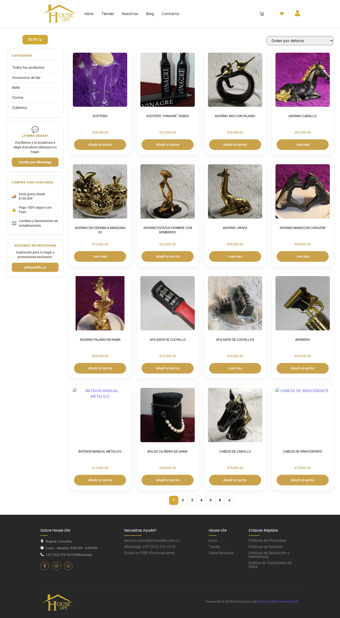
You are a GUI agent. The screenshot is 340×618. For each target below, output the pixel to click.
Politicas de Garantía (266, 547)
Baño (16, 88)
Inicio (213, 540)
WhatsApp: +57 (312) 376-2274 (149, 547)
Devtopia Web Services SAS (278, 601)
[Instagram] (56, 566)
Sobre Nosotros (221, 553)
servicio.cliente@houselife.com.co (151, 540)
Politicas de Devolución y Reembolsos (269, 555)
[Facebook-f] (44, 566)
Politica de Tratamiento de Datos (270, 565)
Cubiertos (19, 108)
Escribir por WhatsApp (35, 162)
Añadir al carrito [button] (100, 144)
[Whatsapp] (68, 566)
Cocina (17, 98)
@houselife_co (35, 267)
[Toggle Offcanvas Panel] (282, 13)
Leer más (302, 144)
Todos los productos (28, 68)
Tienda (214, 547)
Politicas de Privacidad (267, 540)
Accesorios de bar (26, 78)
